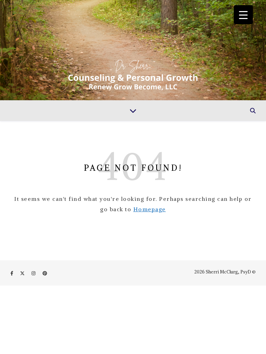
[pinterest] (45, 273)
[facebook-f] (12, 273)
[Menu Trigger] (243, 14)
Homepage (149, 209)
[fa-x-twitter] (23, 273)
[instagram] (34, 273)
